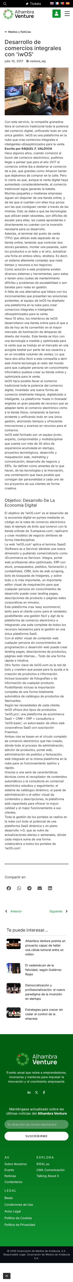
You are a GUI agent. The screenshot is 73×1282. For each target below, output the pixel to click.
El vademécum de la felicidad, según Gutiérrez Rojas (43, 969)
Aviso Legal (12, 1211)
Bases (8, 1198)
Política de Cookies (18, 1218)
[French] (57, 3)
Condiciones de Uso (18, 1204)
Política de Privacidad (19, 1225)
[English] (52, 3)
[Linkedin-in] (29, 1092)
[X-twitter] (36, 1092)
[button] (5, 4)
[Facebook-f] (44, 1092)
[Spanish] (67, 3)
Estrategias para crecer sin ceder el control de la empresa (44, 1014)
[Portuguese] (62, 3)
